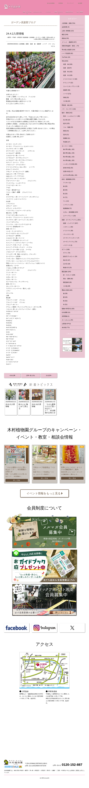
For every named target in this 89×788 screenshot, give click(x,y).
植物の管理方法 (68, 308)
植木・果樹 (67, 113)
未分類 (66, 327)
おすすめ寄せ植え (70, 175)
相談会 (65, 38)
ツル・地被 (68, 127)
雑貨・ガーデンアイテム (71, 220)
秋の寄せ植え (68, 156)
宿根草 (39, 44)
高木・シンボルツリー (71, 116)
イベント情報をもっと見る (44, 493)
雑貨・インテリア (70, 223)
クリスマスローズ (70, 79)
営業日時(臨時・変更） (70, 46)
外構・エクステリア (59, 12)
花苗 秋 (67, 71)
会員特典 (65, 27)
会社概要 (80, 3)
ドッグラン (48, 12)
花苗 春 (33, 44)
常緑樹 (66, 142)
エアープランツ (69, 215)
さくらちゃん (67, 320)
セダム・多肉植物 (70, 212)
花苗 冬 (67, 75)
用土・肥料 (68, 278)
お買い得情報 (68, 31)
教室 (65, 34)
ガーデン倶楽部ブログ (23, 22)
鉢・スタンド (69, 275)
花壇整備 (65, 316)
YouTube (66, 57)
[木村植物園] (12, 6)
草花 (65, 61)
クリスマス (68, 230)
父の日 (66, 264)
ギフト (66, 249)
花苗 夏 (67, 68)
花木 (66, 134)
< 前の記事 (12, 375)
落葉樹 (66, 138)
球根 (66, 97)
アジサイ (67, 182)
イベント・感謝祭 (69, 42)
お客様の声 (66, 323)
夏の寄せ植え (68, 153)
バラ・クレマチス (69, 109)
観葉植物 (67, 208)
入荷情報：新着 (24, 44)
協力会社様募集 (50, 3)
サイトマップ (70, 3)
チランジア (68, 82)
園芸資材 (66, 271)
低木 (66, 123)
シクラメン (68, 204)
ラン (66, 201)
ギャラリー (67, 146)
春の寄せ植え (68, 149)
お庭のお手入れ (69, 12)
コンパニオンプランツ (71, 86)
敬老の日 (67, 267)
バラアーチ (67, 245)
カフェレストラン (37, 12)
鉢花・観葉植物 (68, 179)
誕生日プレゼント (70, 256)
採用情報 (60, 3)
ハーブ (45, 44)
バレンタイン (68, 234)
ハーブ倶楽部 (67, 53)
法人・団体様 (80, 12)
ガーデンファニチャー (71, 238)
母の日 (66, 260)
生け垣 (66, 120)
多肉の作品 (68, 168)
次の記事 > (49, 375)
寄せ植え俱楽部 (68, 49)
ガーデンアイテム (70, 241)
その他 (66, 101)
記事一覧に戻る (30, 375)
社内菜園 (66, 312)
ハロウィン (68, 227)
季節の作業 (67, 290)
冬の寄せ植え (68, 160)
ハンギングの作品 (70, 164)
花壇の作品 (68, 171)
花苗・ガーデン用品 (27, 12)
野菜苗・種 (67, 105)
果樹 (66, 131)
